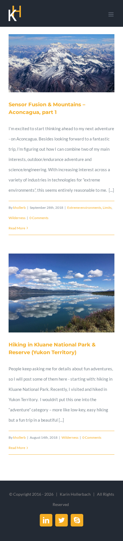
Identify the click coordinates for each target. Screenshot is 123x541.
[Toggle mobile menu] (111, 14)
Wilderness (17, 218)
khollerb (19, 207)
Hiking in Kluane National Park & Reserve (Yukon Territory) (61, 293)
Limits (107, 207)
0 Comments (38, 218)
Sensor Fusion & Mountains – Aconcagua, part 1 (61, 63)
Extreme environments (84, 207)
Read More (17, 228)
